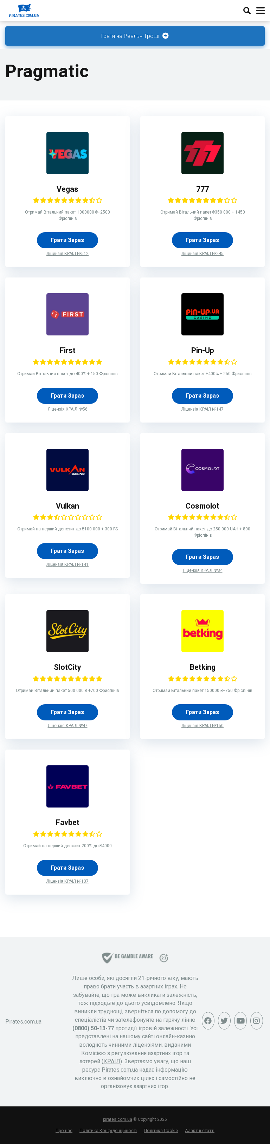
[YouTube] (240, 1020)
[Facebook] (208, 1020)
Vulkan (67, 506)
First (68, 350)
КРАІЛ (111, 1061)
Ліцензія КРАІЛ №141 (67, 564)
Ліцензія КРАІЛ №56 (68, 409)
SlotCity (67, 667)
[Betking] (202, 650)
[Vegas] (67, 172)
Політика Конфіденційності (108, 1130)
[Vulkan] (67, 489)
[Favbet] (67, 805)
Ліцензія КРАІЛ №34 (203, 570)
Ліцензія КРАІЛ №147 (202, 409)
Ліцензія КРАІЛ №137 (67, 881)
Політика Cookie (161, 1130)
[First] (67, 333)
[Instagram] (256, 1020)
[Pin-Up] (202, 333)
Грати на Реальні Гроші (131, 36)
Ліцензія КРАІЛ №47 (68, 725)
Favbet (67, 822)
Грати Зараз (67, 240)
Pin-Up (202, 350)
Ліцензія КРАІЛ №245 (202, 253)
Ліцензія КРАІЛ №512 (67, 253)
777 (202, 189)
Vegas (67, 189)
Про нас (64, 1130)
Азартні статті (199, 1130)
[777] (202, 172)
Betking (203, 667)
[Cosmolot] (202, 489)
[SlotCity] (67, 650)
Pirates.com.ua (120, 1069)
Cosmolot (202, 506)
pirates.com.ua (117, 1119)
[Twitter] (224, 1020)
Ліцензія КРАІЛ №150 (202, 725)
